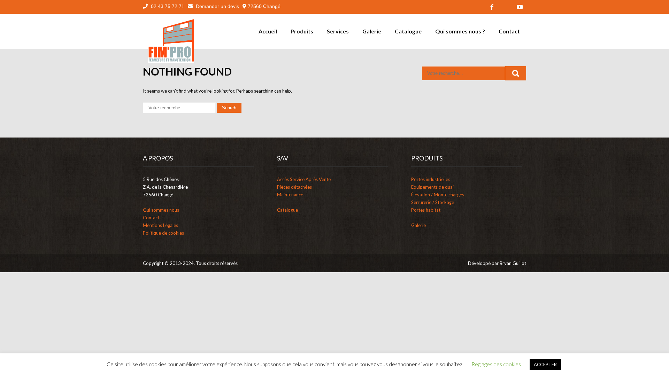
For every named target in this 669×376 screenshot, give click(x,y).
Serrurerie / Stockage (432, 202)
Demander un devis (216, 6)
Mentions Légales (160, 225)
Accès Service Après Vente (304, 179)
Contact (509, 31)
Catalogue (408, 31)
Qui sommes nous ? (460, 31)
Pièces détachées (294, 187)
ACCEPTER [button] (545, 364)
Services (338, 31)
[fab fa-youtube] (520, 7)
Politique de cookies (163, 233)
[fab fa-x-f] (506, 7)
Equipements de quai (432, 187)
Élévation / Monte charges (437, 194)
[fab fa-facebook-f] (492, 7)
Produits (302, 31)
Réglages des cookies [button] (496, 364)
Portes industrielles (430, 179)
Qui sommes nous (161, 210)
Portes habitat (425, 210)
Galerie (371, 31)
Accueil (268, 31)
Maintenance (290, 194)
